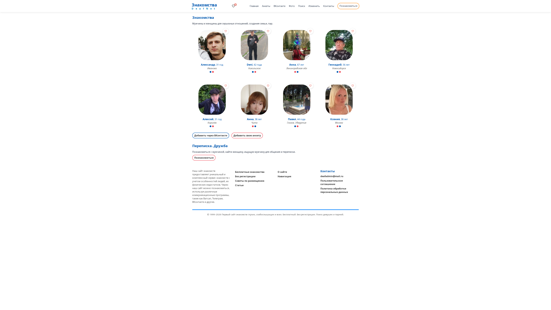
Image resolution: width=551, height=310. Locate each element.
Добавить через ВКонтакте (210, 135)
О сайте (282, 172)
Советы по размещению (249, 180)
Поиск (301, 6)
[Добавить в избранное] (226, 31)
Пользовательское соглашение (331, 182)
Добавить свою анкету (247, 135)
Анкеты (266, 6)
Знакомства (204, 5)
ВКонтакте (279, 6)
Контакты (328, 6)
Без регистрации (245, 176)
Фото (292, 6)
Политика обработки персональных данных (334, 190)
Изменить (314, 6)
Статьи (239, 185)
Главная (254, 6)
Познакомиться (348, 5)
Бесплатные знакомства (249, 172)
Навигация (284, 176)
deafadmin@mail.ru (331, 176)
